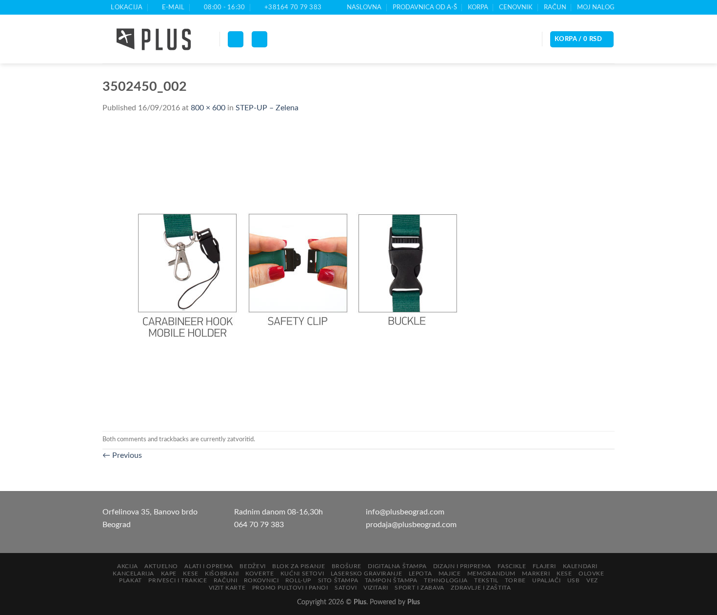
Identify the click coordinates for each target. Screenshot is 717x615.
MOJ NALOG (596, 7)
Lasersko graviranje (366, 573)
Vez (592, 580)
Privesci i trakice (177, 580)
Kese (190, 573)
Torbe (515, 580)
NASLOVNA (364, 7)
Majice (449, 573)
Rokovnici (261, 580)
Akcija (127, 566)
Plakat (130, 580)
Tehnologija (446, 580)
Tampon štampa (391, 580)
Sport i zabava (419, 588)
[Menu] (235, 39)
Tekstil (486, 580)
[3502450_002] (297, 272)
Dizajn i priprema (462, 566)
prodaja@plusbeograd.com (411, 525)
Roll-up (298, 580)
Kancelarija (133, 573)
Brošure (346, 566)
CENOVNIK (516, 7)
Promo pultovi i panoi (290, 588)
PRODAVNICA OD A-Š (425, 7)
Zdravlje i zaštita (481, 588)
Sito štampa (338, 580)
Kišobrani (222, 573)
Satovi (346, 588)
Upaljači (546, 580)
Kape (169, 573)
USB (573, 580)
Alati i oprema (208, 566)
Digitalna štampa (397, 566)
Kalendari (580, 566)
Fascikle (512, 566)
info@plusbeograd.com (405, 512)
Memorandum (491, 573)
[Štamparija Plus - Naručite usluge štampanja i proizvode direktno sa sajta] (153, 39)
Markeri (536, 573)
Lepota (420, 573)
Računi (226, 580)
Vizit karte (227, 588)
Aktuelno (161, 566)
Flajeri (544, 566)
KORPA (478, 7)
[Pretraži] (259, 39)
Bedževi (252, 566)
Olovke (591, 573)
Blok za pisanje (298, 566)
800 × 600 (208, 108)
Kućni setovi (302, 573)
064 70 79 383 (259, 525)
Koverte (259, 573)
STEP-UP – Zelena (267, 108)
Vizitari (375, 588)
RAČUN (555, 7)
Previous (122, 455)
